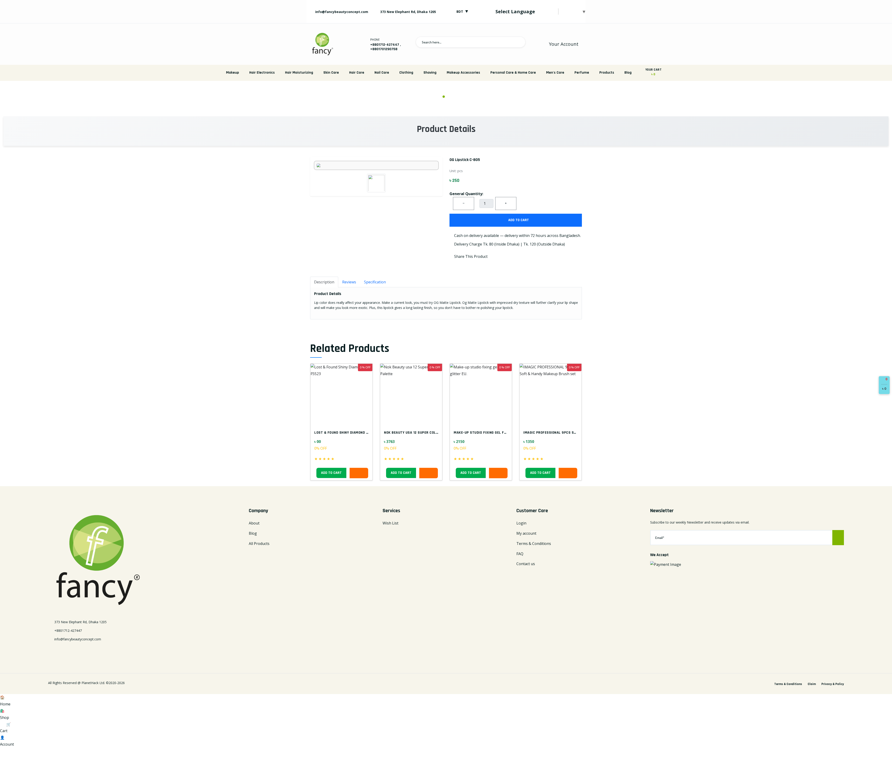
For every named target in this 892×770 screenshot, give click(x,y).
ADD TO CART (518, 220)
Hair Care (356, 72)
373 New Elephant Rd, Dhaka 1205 (408, 12)
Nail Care (381, 72)
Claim (812, 684)
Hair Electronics (262, 72)
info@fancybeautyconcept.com (341, 12)
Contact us (525, 563)
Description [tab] (324, 282)
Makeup (232, 72)
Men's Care (555, 72)
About (254, 523)
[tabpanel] (446, 91)
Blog (628, 72)
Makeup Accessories (463, 72)
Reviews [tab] (349, 282)
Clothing (406, 72)
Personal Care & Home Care (513, 72)
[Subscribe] (838, 537)
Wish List (390, 523)
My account (526, 533)
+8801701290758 (383, 49)
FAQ (519, 553)
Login (521, 523)
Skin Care (331, 72)
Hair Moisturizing (299, 72)
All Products (259, 543)
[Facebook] (50, 651)
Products (606, 72)
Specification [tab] (375, 282)
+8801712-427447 (384, 44)
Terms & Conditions (533, 543)
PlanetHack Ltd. (93, 683)
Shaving (429, 72)
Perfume (581, 72)
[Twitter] (58, 651)
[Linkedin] (66, 651)
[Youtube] (82, 651)
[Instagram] (74, 651)
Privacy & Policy (832, 684)
